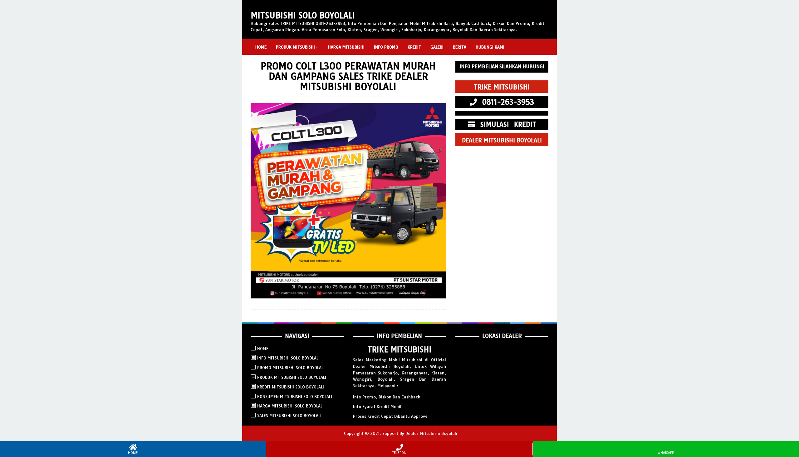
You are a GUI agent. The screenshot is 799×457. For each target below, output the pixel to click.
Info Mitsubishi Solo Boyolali (288, 357)
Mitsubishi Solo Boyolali (303, 15)
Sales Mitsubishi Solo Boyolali (289, 415)
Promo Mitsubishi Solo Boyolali (291, 367)
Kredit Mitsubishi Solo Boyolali (290, 386)
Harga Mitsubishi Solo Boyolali (290, 405)
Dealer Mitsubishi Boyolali (431, 433)
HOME (262, 348)
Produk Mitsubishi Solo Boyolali (291, 377)
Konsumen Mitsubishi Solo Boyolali (294, 396)
